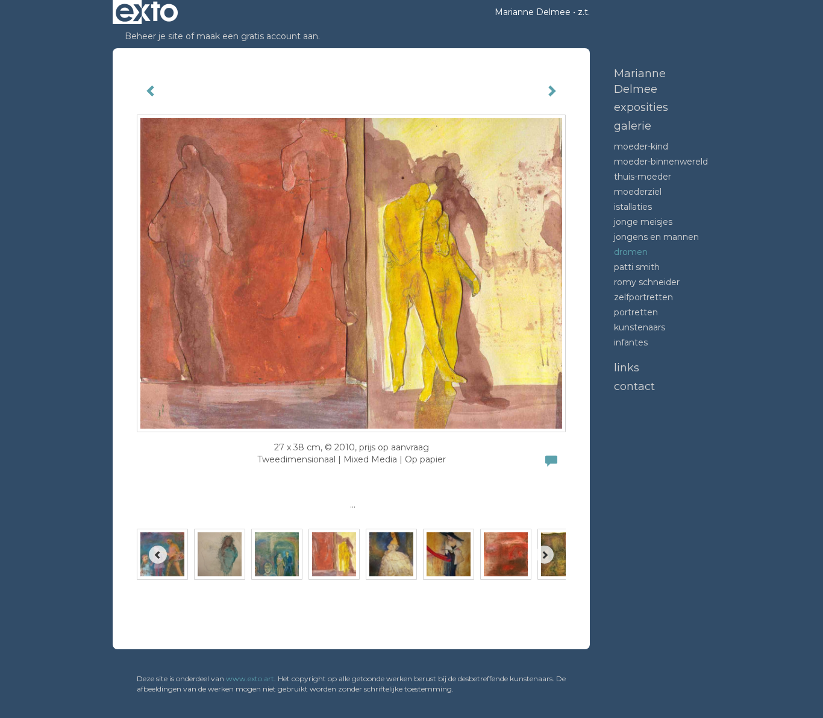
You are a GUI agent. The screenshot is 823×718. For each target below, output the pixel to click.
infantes (631, 342)
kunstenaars (639, 327)
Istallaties (633, 206)
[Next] (545, 555)
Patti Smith (637, 267)
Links (626, 367)
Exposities (641, 107)
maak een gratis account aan (257, 36)
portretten (636, 312)
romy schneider (647, 282)
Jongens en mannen (656, 236)
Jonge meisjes (643, 221)
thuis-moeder (642, 176)
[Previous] (158, 555)
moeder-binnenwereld (661, 161)
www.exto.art (250, 678)
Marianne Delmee (533, 12)
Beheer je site (154, 36)
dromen (631, 252)
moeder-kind (641, 146)
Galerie (632, 126)
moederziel (638, 191)
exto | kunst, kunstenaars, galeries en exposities (147, 12)
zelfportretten (643, 297)
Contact (634, 386)
